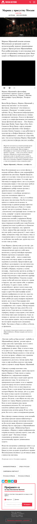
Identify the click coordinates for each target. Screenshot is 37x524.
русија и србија (9, 476)
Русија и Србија (24, 476)
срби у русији (24, 466)
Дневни (17, 499)
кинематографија (9, 466)
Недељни (9, 499)
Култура (18, 13)
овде (19, 515)
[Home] (3, 2)
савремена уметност (11, 471)
